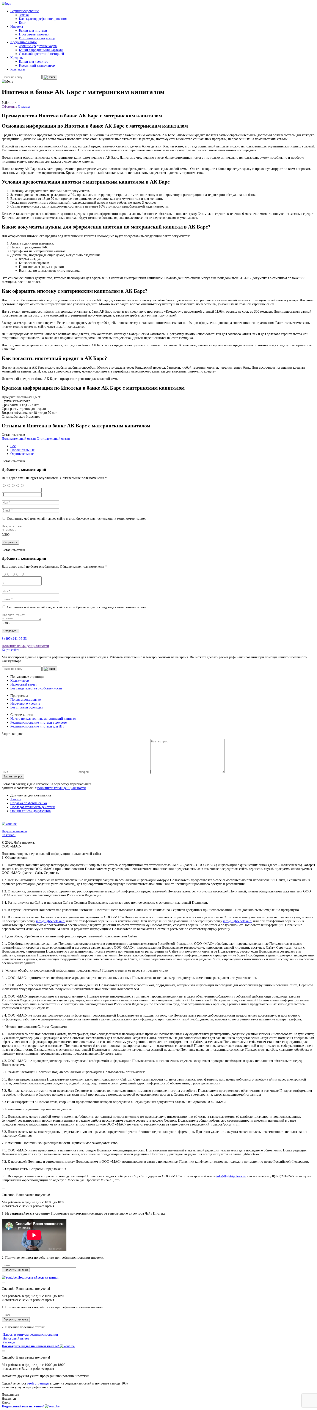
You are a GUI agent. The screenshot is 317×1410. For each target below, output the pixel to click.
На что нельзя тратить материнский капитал (43, 718)
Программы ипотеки (34, 34)
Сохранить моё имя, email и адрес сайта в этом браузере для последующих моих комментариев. (77, 518)
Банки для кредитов (33, 61)
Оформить (9, 106)
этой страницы (38, 1383)
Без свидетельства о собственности (36, 688)
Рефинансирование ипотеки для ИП (37, 726)
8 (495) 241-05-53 (14, 638)
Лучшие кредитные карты (38, 46)
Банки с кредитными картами (41, 50)
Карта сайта (10, 650)
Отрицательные (22, 454)
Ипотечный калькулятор (37, 38)
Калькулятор (19, 680)
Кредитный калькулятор (37, 65)
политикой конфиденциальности (61, 788)
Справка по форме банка (28, 803)
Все (13, 446)
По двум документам (25, 699)
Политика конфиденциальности (25, 646)
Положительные (22, 450)
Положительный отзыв (19, 438)
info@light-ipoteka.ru (50, 921)
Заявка (24, 15)
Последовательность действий (32, 807)
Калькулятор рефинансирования (43, 19)
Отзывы (24, 106)
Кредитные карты (23, 42)
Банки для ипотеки (33, 30)
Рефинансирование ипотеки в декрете (38, 722)
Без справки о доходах (26, 707)
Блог (22, 22)
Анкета (15, 799)
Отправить (10, 542)
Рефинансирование (24, 11)
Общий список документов (30, 811)
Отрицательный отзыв (53, 438)
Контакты (17, 69)
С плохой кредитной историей (41, 54)
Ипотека (16, 26)
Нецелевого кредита (25, 703)
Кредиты (17, 57)
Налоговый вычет (23, 684)
